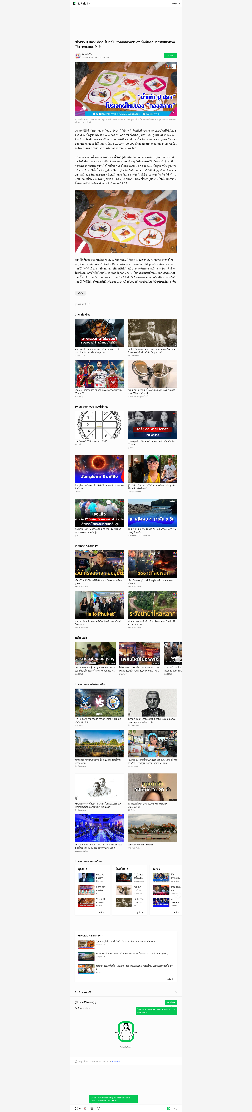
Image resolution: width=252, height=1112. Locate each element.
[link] (92, 1108)
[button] (81, 1108)
